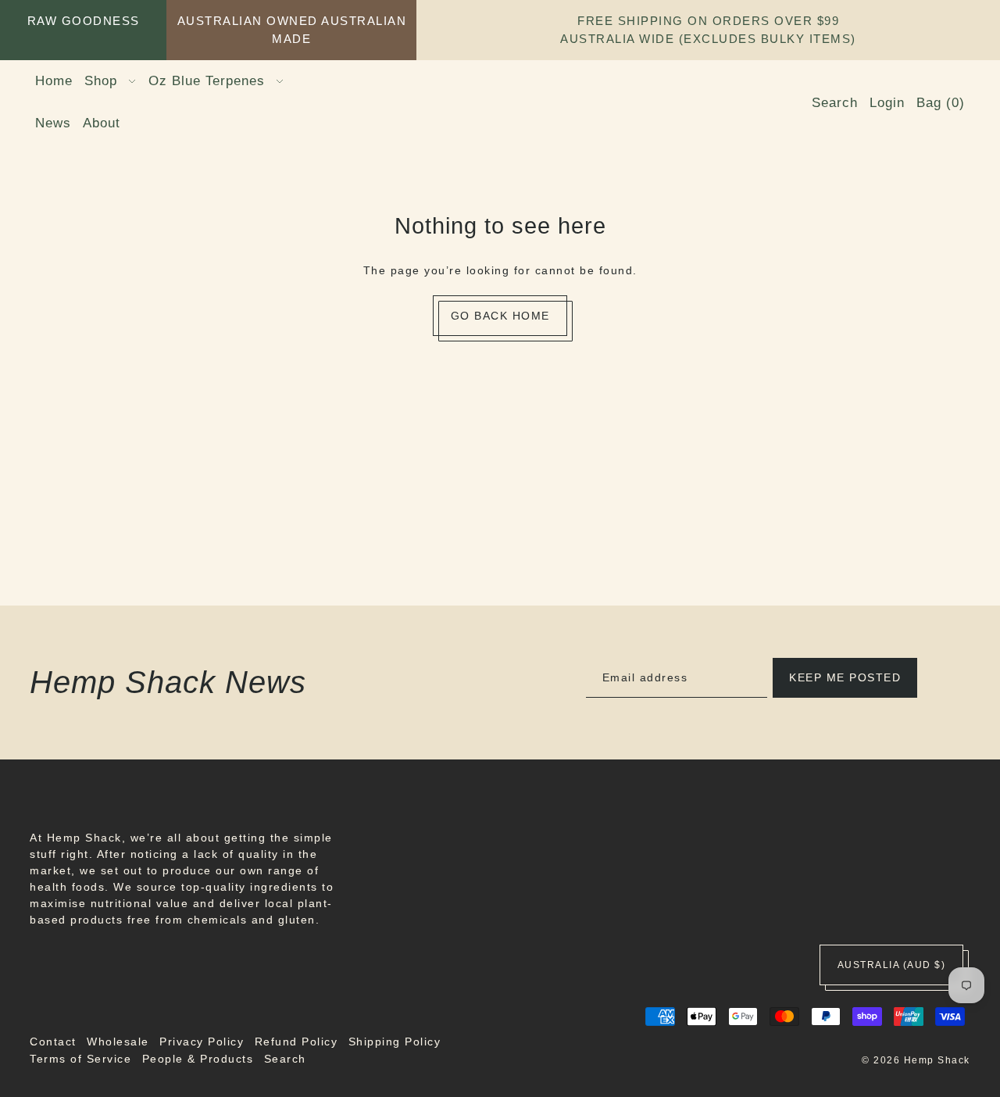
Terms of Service (80, 1058)
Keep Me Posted (845, 677)
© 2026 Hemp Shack (916, 1061)
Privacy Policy (201, 1041)
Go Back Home (500, 315)
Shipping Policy (394, 1041)
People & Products (198, 1058)
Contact (53, 1041)
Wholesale (118, 1041)
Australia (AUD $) (892, 964)
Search (285, 1058)
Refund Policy (296, 1041)
